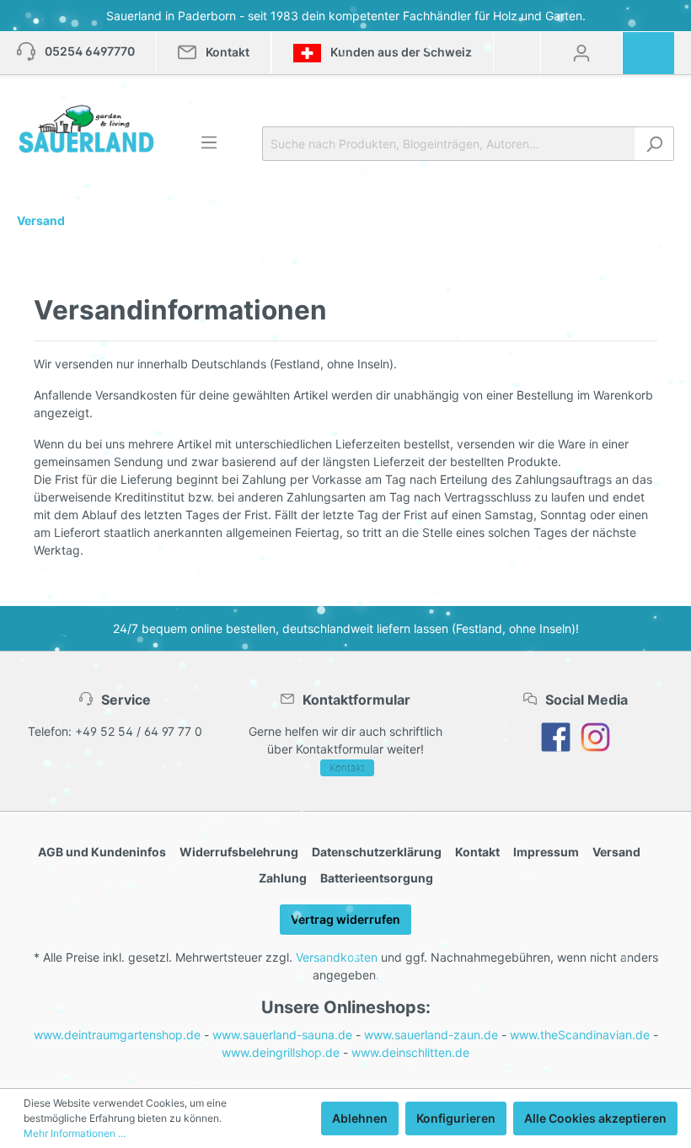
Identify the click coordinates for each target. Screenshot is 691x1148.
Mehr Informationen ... (75, 1133)
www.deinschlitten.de (410, 1052)
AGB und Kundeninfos (102, 852)
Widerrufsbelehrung (238, 852)
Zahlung (283, 878)
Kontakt (347, 767)
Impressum (546, 852)
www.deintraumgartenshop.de (117, 1034)
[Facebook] (555, 736)
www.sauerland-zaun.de (431, 1034)
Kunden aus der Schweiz (400, 52)
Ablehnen (360, 1118)
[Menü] (209, 142)
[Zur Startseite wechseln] (86, 129)
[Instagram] (595, 736)
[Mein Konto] (581, 53)
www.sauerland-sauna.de (282, 1034)
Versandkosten (337, 957)
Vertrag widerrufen (345, 919)
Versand (616, 852)
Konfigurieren (455, 1118)
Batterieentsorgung (376, 878)
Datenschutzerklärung (377, 852)
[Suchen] (654, 143)
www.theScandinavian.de (580, 1034)
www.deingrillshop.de (281, 1052)
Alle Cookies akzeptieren (595, 1118)
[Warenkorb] (654, 47)
